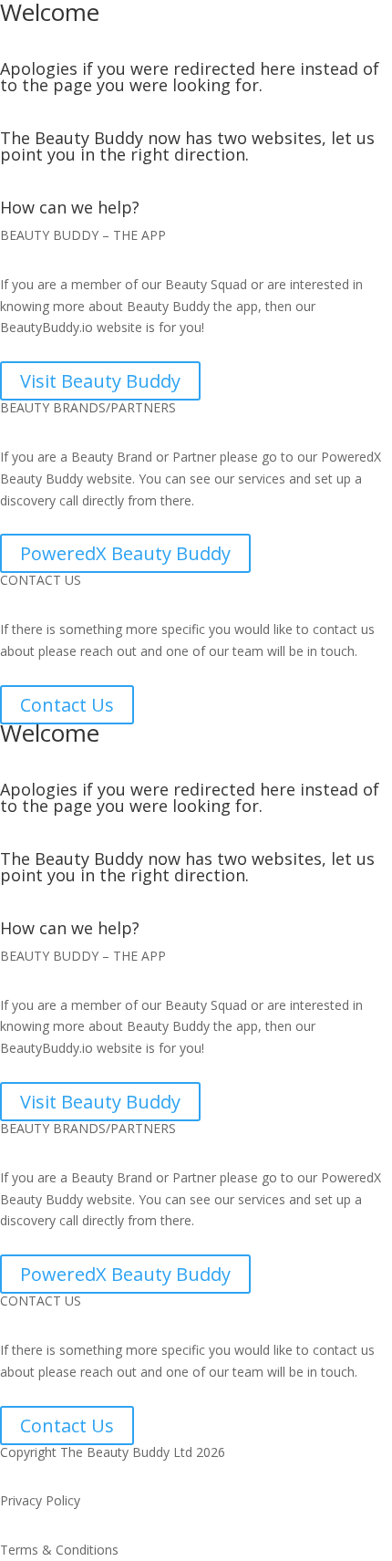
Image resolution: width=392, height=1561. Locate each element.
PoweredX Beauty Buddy (125, 553)
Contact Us (67, 704)
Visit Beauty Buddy (100, 381)
